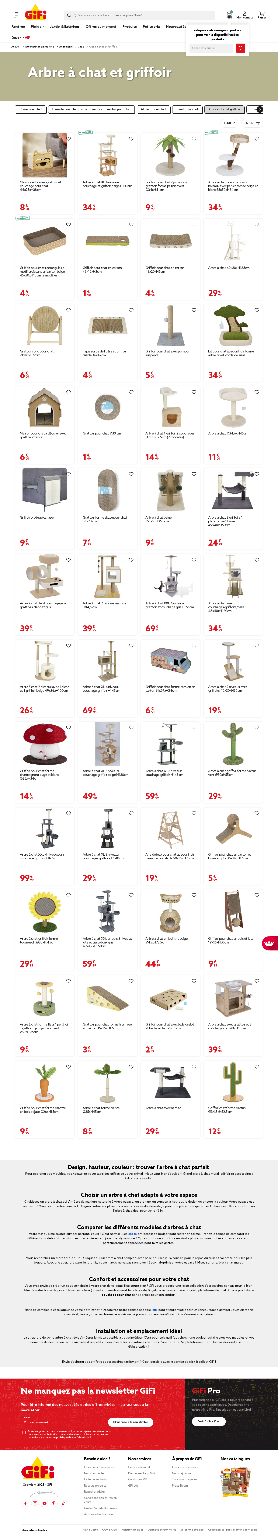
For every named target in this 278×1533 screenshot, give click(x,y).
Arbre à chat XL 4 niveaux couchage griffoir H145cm (101, 689)
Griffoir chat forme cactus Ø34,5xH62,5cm (226, 1110)
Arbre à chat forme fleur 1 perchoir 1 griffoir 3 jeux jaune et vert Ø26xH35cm (44, 1028)
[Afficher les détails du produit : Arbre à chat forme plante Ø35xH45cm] (107, 1082)
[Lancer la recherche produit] (69, 15)
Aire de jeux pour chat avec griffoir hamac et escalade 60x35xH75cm (169, 856)
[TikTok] (63, 1503)
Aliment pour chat (153, 109)
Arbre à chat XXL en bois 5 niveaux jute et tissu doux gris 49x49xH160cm (107, 942)
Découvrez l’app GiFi (141, 1473)
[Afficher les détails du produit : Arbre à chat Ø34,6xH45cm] (233, 407)
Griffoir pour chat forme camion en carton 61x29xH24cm (170, 689)
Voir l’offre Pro (209, 1421)
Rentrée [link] (18, 27)
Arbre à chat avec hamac (163, 1108)
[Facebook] (25, 1503)
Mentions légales (132, 1529)
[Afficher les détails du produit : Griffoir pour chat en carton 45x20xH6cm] (170, 241)
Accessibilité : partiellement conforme (232, 1529)
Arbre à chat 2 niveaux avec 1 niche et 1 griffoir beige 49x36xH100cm (44, 689)
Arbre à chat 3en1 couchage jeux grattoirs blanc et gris (43, 605)
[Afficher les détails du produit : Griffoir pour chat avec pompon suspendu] (170, 325)
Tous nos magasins (184, 1479)
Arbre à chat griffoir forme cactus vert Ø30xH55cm (232, 773)
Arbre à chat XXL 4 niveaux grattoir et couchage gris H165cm (169, 605)
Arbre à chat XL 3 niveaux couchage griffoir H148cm (164, 773)
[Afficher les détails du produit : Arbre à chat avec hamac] (170, 1082)
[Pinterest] (54, 1503)
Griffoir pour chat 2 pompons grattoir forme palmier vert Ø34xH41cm (166, 186)
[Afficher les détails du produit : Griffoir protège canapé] (44, 490)
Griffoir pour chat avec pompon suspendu (167, 353)
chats (132, 1234)
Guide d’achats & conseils (101, 1508)
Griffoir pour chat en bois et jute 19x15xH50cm (230, 940)
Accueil (15, 46)
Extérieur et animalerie (39, 46)
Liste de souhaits (95, 1479)
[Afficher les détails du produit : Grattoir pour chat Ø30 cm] (107, 407)
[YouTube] (44, 1503)
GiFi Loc (133, 1486)
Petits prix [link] (151, 27)
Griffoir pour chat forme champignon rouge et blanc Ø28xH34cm (39, 775)
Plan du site (90, 1529)
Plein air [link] (37, 27)
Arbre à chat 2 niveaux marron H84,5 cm (104, 605)
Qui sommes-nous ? (185, 1467)
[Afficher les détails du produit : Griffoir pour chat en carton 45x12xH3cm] (107, 241)
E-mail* (27, 1417)
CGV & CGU (110, 1529)
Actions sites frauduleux (100, 1514)
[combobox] (139, 15)
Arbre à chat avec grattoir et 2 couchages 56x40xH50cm (229, 1026)
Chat (80, 46)
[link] (130, 32)
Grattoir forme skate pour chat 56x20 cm (105, 519)
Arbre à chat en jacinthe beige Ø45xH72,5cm (166, 940)
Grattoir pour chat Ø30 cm (102, 433)
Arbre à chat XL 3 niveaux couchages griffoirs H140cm (103, 856)
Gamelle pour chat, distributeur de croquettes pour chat (91, 109)
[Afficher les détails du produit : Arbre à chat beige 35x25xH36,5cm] (170, 490)
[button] (229, 15)
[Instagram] (35, 1503)
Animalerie (66, 46)
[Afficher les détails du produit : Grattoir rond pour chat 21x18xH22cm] (44, 325)
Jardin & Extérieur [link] (65, 27)
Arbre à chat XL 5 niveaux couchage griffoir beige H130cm (105, 773)
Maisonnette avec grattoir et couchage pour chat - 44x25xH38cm (40, 186)
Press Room (180, 1486)
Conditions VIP (137, 1479)
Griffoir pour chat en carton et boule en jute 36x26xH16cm (229, 856)
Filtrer (249, 123)
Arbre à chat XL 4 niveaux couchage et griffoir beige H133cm (107, 184)
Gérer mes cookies (192, 1529)
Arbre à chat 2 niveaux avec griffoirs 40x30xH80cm (227, 689)
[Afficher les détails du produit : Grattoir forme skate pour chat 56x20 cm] (107, 490)
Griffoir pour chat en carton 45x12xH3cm (102, 270)
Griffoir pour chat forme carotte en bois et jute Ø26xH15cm (43, 1110)
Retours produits (95, 1486)
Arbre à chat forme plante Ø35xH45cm (101, 1110)
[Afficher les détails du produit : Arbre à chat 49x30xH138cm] (233, 241)
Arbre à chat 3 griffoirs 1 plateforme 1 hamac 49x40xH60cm (225, 521)
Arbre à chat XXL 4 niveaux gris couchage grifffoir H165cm (42, 856)
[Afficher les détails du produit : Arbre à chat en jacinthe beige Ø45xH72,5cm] (170, 911)
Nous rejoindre (181, 1473)
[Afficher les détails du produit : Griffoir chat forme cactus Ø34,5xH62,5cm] (233, 1082)
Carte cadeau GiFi (139, 1467)
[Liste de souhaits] (68, 139)
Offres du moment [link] (101, 27)
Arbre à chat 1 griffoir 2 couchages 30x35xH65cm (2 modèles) (170, 435)
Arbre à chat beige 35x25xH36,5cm (158, 519)
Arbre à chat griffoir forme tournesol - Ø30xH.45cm (39, 940)
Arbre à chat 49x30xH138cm (229, 268)
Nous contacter (94, 1473)
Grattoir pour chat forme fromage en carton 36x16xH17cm (107, 1026)
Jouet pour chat (187, 109)
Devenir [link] (21, 38)
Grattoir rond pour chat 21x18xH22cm (37, 353)
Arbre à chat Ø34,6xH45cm (228, 433)
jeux (155, 1310)
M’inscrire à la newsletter (130, 1422)
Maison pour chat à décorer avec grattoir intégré (43, 435)
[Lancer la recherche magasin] (240, 48)
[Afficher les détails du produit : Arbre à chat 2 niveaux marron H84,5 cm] (107, 576)
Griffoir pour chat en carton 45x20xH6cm (164, 270)
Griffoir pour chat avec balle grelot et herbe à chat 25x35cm (169, 1026)
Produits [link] (130, 27)
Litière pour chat (30, 109)
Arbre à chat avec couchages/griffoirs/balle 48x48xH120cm (226, 607)
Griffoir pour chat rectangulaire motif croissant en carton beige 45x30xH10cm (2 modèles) (42, 271)
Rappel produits (94, 1492)
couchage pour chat (116, 1295)
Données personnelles (162, 1529)
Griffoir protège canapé (37, 518)
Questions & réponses (99, 1467)
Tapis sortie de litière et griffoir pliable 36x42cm (105, 353)
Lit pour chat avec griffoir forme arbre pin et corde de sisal (231, 353)
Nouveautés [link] (176, 27)
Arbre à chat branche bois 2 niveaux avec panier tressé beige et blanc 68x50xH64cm (233, 186)
